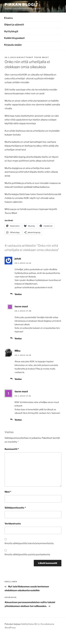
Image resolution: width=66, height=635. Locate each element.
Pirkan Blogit (22, 4)
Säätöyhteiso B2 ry (30, 624)
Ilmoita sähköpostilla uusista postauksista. (27, 554)
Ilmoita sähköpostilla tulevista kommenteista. (29, 543)
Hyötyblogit (11, 31)
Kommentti (12, 449)
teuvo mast (41, 57)
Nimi (8, 491)
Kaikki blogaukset (14, 38)
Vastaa (18, 294)
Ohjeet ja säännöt (14, 24)
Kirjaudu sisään (13, 44)
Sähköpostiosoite (15, 507)
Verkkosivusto (13, 523)
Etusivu (8, 18)
